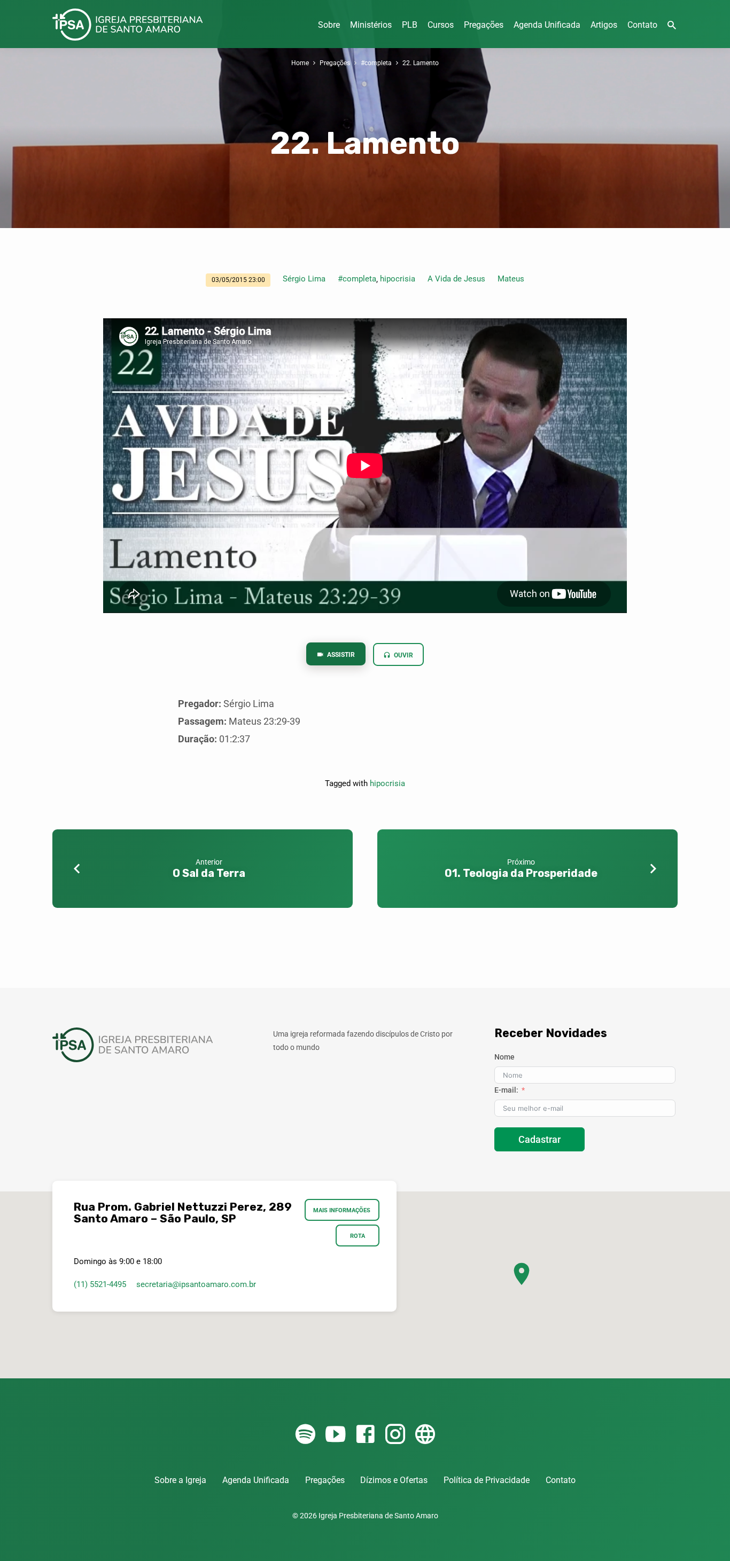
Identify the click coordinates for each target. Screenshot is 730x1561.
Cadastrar (539, 1139)
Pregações (483, 25)
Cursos (441, 25)
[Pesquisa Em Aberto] (672, 25)
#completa (376, 63)
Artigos (604, 25)
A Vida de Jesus (456, 279)
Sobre (329, 25)
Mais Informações (342, 1210)
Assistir (340, 654)
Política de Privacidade (487, 1480)
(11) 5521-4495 (100, 1284)
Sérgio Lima (304, 279)
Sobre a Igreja (180, 1480)
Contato (642, 25)
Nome (504, 1057)
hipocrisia (397, 279)
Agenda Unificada (547, 25)
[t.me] (425, 1435)
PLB (409, 25)
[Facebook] (365, 1435)
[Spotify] (305, 1435)
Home (300, 63)
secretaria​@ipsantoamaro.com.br (196, 1284)
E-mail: (506, 1090)
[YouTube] (335, 1435)
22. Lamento (420, 63)
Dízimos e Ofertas (394, 1480)
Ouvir (402, 655)
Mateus (511, 279)
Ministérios (371, 25)
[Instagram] (395, 1435)
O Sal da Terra (209, 873)
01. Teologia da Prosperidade (521, 873)
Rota (357, 1236)
